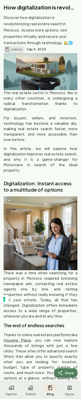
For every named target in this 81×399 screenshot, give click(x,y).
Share (69, 373)
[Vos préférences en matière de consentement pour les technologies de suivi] (4, 299)
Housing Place (17, 340)
